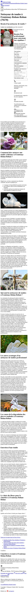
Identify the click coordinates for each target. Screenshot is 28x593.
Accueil (2, 3)
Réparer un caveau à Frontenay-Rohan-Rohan (14, 548)
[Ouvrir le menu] (2, 7)
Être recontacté (5, 5)
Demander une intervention (7, 573)
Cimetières (6, 3)
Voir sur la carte (19, 573)
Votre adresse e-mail (19, 78)
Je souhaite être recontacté (20, 116)
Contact (25, 3)
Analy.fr (12, 591)
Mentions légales (20, 3)
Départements (12, 3)
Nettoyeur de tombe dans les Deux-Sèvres (10, 537)
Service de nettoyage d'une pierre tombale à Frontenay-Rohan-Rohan (14, 543)
